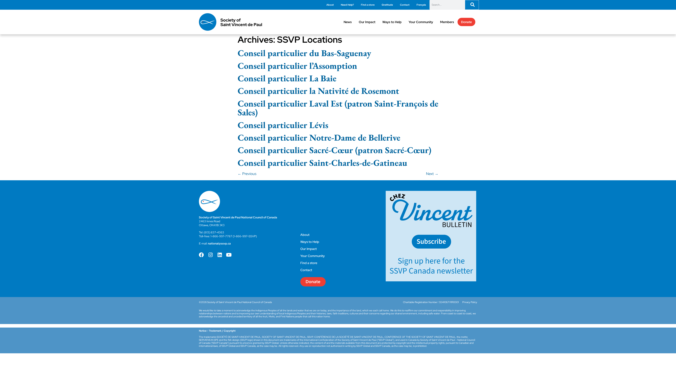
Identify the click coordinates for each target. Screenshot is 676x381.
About (330, 4)
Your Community (421, 22)
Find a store (368, 4)
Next (432, 173)
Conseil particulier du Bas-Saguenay (304, 53)
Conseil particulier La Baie (287, 78)
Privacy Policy (469, 302)
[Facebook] (201, 254)
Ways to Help (392, 22)
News (348, 22)
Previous (247, 173)
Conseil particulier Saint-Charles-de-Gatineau (322, 162)
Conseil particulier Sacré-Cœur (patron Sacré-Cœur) (334, 150)
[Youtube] (228, 254)
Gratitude (387, 4)
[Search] (472, 5)
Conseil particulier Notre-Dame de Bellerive (319, 137)
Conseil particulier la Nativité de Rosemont (318, 90)
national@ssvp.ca (219, 243)
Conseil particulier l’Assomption (297, 65)
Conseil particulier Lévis (283, 125)
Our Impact (367, 22)
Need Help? (347, 4)
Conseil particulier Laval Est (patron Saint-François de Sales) (338, 108)
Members (447, 22)
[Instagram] (210, 254)
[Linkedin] (219, 254)
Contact (404, 4)
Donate (466, 22)
